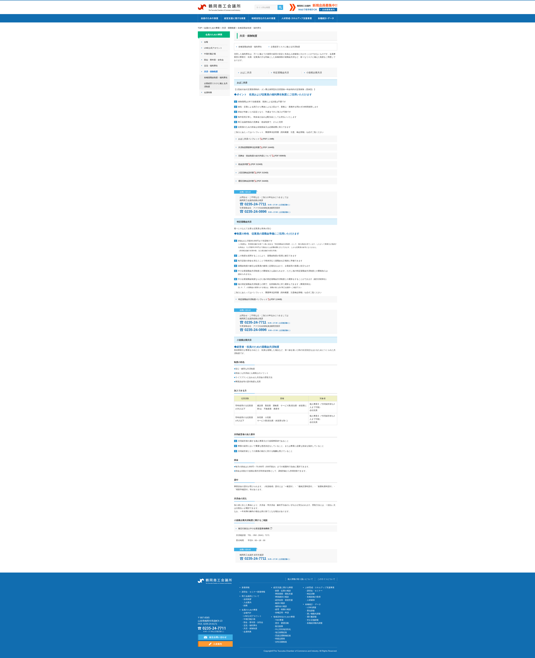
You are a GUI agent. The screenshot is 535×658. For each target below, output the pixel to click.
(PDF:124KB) (260, 299)
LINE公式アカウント (213, 48)
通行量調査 (312, 617)
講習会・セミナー (315, 591)
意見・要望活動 (282, 623)
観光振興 (279, 626)
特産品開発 (280, 639)
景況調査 (311, 610)
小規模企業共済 (314, 73)
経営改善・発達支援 (284, 600)
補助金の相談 (281, 606)
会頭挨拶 (247, 599)
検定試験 (311, 594)
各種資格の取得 (314, 597)
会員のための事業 (212, 28)
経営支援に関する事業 (283, 587)
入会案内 (247, 602)
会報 (206, 42)
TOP (200, 28)
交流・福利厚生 (211, 66)
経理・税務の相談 (283, 609)
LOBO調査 (311, 607)
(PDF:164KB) (256, 147)
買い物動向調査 (314, 614)
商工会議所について (250, 596)
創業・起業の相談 (283, 591)
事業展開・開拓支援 (284, 594)
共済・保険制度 (229, 28)
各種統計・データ (313, 604)
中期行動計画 (210, 54)
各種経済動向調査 (315, 623)
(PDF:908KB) (262, 156)
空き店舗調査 (313, 620)
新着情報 (246, 587)
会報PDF (247, 613)
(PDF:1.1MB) (256, 139)
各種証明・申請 (282, 612)
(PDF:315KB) (250, 164)
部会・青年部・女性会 (214, 60)
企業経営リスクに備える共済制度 (285, 47)
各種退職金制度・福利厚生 (250, 47)
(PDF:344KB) (253, 181)
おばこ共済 (245, 73)
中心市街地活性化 (283, 629)
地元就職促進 (281, 632)
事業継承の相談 (282, 597)
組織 (245, 605)
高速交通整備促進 (283, 635)
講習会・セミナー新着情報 (253, 592)
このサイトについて (326, 579)
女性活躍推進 (281, 642)
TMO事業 (279, 620)
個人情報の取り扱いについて (300, 579)
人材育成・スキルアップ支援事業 (319, 587)
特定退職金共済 (281, 73)
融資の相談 (280, 603)
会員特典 (208, 92)
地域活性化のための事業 (284, 617)
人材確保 (311, 600)
